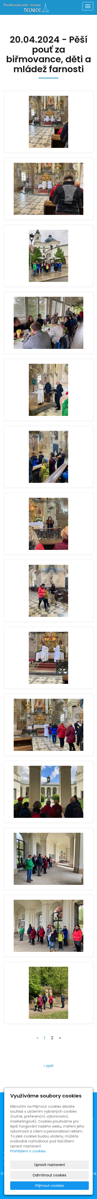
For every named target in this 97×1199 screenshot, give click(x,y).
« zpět (49, 1065)
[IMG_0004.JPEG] (48, 323)
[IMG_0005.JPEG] (48, 390)
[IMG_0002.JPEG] (48, 189)
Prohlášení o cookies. (28, 1151)
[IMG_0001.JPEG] (48, 122)
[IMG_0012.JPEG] (48, 859)
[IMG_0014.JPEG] (48, 993)
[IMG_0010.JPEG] (48, 725)
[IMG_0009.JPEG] (48, 658)
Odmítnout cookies (49, 1175)
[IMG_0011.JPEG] (48, 792)
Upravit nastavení (49, 1164)
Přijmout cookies (49, 1185)
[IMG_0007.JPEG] (48, 524)
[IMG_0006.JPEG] (48, 457)
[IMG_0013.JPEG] (48, 926)
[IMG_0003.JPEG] (48, 256)
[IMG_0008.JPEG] (48, 591)
